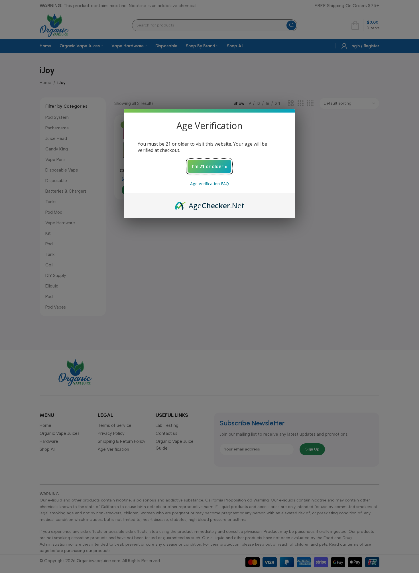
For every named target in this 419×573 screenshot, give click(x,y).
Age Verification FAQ (209, 183)
